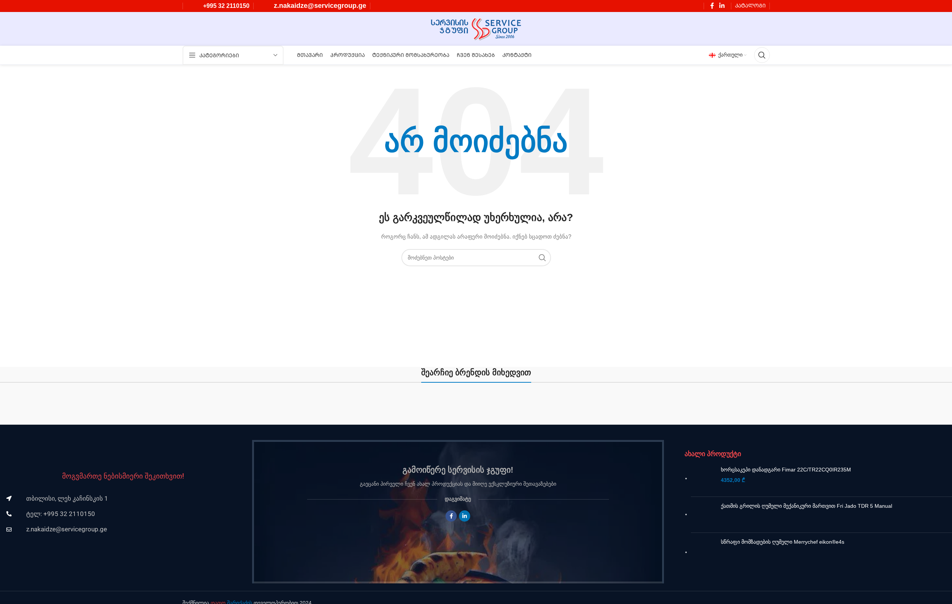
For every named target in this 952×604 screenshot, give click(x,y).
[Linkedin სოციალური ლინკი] (722, 6)
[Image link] (123, 449)
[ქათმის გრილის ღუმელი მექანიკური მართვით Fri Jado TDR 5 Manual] (703, 515)
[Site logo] (476, 28)
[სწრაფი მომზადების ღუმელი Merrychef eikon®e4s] (703, 552)
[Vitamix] (748, 407)
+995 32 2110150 (226, 6)
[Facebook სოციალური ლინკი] (712, 6)
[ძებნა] (762, 55)
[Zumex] (476, 407)
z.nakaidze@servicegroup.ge (320, 5)
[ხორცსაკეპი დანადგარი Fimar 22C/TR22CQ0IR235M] (703, 478)
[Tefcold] (884, 407)
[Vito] (612, 407)
